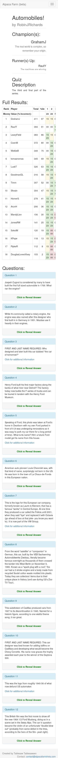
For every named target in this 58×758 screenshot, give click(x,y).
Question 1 (11, 275)
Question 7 (11, 495)
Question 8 (11, 544)
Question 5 (11, 415)
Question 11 (11, 676)
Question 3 (11, 341)
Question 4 (11, 377)
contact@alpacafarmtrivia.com (41, 756)
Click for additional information (19, 359)
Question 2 (11, 307)
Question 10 (11, 635)
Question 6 (11, 461)
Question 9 (11, 600)
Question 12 (11, 709)
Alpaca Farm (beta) (14, 4)
